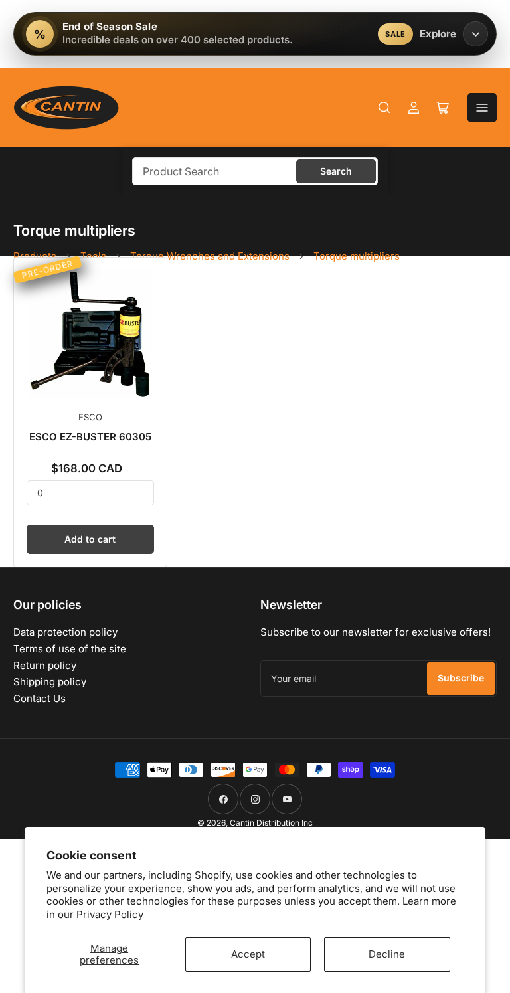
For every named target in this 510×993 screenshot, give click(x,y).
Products (34, 256)
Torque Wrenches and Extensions (210, 256)
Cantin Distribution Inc (271, 823)
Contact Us (39, 698)
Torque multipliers (356, 256)
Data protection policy (65, 632)
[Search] (384, 107)
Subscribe (461, 677)
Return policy (44, 665)
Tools (93, 256)
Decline (387, 954)
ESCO (90, 417)
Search (336, 171)
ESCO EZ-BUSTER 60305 (90, 436)
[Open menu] (482, 107)
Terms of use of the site (69, 648)
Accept (248, 954)
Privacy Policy (109, 914)
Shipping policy (49, 682)
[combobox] (255, 171)
